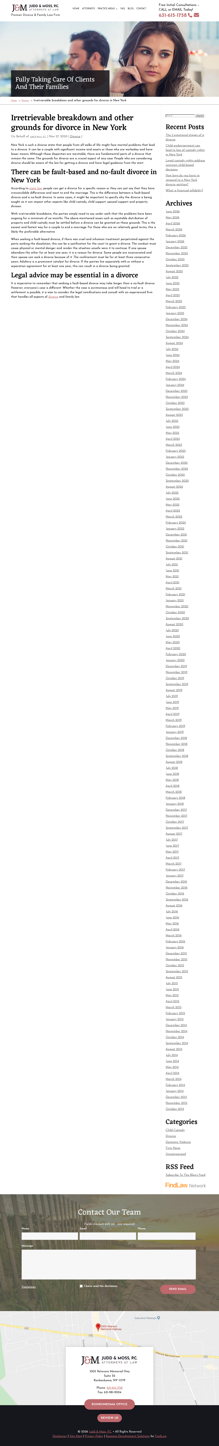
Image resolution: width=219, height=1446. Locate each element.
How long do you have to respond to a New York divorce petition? (183, 180)
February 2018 (175, 798)
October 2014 (175, 1037)
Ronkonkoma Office (110, 1404)
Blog (130, 9)
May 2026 (172, 217)
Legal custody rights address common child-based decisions (185, 165)
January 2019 (175, 732)
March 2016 (174, 935)
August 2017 (174, 833)
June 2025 (173, 283)
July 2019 (172, 696)
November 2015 (176, 959)
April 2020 (173, 648)
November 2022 (177, 468)
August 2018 (174, 762)
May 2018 (172, 780)
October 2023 (175, 403)
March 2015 (173, 1007)
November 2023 (177, 397)
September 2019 (177, 684)
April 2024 (173, 367)
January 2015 (175, 1019)
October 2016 (175, 893)
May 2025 (172, 289)
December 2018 (176, 738)
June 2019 (172, 702)
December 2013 (176, 1097)
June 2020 (173, 636)
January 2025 (175, 313)
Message (27, 1246)
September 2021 (177, 552)
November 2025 (177, 253)
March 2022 (174, 516)
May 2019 (172, 708)
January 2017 (175, 875)
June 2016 (172, 917)
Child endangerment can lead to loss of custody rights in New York (185, 150)
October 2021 (175, 546)
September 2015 (177, 971)
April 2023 (173, 439)
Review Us (109, 1418)
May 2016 (172, 923)
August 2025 (174, 271)
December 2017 (176, 809)
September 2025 (177, 265)
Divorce (75, 136)
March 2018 (174, 792)
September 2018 (177, 756)
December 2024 (176, 319)
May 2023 (172, 433)
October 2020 (175, 612)
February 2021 (175, 594)
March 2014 (173, 1079)
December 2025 (176, 247)
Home (76, 9)
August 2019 (174, 690)
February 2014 (175, 1085)
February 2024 (176, 379)
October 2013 (175, 1109)
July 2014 (172, 1055)
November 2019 (176, 672)
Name (25, 1228)
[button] (216, 1424)
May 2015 (172, 995)
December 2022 (177, 462)
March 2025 (174, 301)
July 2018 (172, 768)
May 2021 (172, 576)
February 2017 (175, 869)
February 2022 (176, 522)
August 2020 (174, 624)
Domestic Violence (178, 1142)
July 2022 (172, 492)
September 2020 (177, 618)
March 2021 (174, 588)
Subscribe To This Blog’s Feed (185, 1175)
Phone (142, 1228)
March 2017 (173, 863)
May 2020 (173, 642)
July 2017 (172, 839)
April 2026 (173, 223)
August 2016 (174, 905)
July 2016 (172, 911)
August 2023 (174, 415)
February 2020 (176, 654)
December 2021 (176, 534)
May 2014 (172, 1067)
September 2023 (177, 409)
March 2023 (174, 445)
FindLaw (161, 1436)
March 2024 (174, 373)
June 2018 (172, 774)
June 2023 (173, 427)
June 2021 (172, 570)
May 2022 (172, 504)
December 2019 (176, 666)
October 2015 (175, 965)
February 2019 (175, 726)
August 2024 (174, 343)
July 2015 (172, 983)
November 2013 (176, 1103)
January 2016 (175, 947)
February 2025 (176, 307)
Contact (141, 9)
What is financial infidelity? (184, 190)
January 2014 (175, 1091)
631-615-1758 (173, 15)
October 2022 (175, 474)
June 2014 (172, 1061)
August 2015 (174, 977)
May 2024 (172, 361)
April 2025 (173, 295)
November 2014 (176, 1031)
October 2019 (175, 678)
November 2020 (177, 606)
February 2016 (175, 941)
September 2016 (177, 899)
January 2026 (175, 241)
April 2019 (172, 714)
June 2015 (172, 989)
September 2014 (177, 1043)
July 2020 (172, 630)
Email (84, 1228)
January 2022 (175, 528)
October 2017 (175, 821)
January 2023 (175, 456)
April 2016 (172, 929)
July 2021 (172, 564)
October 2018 (175, 750)
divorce (53, 296)
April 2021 (172, 582)
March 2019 (174, 720)
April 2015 (172, 1001)
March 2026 (174, 229)
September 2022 (177, 480)
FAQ (123, 9)
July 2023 (172, 421)
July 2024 (172, 349)
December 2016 (176, 881)
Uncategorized (176, 1154)
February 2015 (175, 1013)
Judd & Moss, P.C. (38, 137)
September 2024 (177, 337)
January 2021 (175, 600)
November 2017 (176, 815)
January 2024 (175, 385)
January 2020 (175, 660)
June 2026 (173, 211)
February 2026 (176, 235)
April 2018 (172, 786)
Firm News (173, 1148)
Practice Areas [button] (106, 9)
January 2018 (175, 804)
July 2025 (172, 277)
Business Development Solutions (128, 1436)
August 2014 (174, 1049)
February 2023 (176, 450)
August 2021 (174, 558)
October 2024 (175, 331)
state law (35, 188)
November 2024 (177, 325)
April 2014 (172, 1073)
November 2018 (176, 744)
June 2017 (172, 845)
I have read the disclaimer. (102, 1286)
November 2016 (176, 887)
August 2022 (174, 486)
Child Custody (175, 1130)
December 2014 (176, 1025)
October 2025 (175, 259)
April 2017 (172, 857)
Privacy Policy (94, 1436)
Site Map (76, 1436)
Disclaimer (29, 1286)
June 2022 (173, 498)
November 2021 (176, 540)
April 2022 (173, 510)
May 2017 (172, 851)
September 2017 (177, 827)
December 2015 (176, 953)
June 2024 (173, 355)
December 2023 (176, 391)
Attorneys (88, 9)
